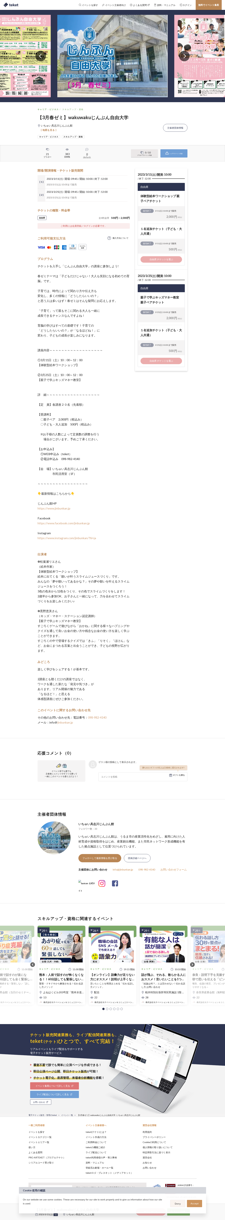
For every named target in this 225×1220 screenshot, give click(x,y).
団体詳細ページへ (137, 858)
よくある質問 (35, 1152)
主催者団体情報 (175, 127)
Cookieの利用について (154, 1142)
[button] (103, 1009)
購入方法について (120, 238)
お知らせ (147, 1162)
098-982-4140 (97, 717)
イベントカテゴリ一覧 (40, 1137)
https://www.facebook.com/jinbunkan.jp (64, 523)
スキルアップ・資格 (73, 109)
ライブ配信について (96, 1152)
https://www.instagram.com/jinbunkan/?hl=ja (67, 538)
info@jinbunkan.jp (123, 869)
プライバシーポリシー (154, 1137)
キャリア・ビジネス (48, 109)
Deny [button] (178, 1203)
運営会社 (147, 1157)
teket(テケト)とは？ (96, 1132)
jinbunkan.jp (65, 722)
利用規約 (147, 1132)
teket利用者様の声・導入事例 (101, 1157)
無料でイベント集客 (208, 4)
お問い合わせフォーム (173, 869)
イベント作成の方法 (96, 1137)
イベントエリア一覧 (38, 1142)
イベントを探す (36, 1132)
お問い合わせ (149, 1167)
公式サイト (86, 884)
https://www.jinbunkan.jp (54, 508)
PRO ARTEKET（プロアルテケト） (46, 1157)
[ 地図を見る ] (48, 130)
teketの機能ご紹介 (95, 1147)
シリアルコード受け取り (41, 1162)
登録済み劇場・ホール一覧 (99, 1167)
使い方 (31, 1147)
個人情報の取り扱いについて (158, 1147)
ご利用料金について (96, 1142)
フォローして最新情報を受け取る (100, 858)
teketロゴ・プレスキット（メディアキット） (109, 1172)
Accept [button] (195, 1203)
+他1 (55, 1215)
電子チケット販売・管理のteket (42, 1115)
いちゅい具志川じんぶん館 (96, 824)
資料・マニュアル (95, 1162)
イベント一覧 (67, 1115)
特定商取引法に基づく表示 (156, 1152)
